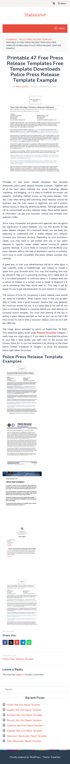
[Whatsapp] (28, 642)
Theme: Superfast (51, 757)
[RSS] (53, 3)
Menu (63, 3)
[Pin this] (17, 642)
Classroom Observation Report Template (27, 735)
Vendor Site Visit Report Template (23, 704)
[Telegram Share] (22, 642)
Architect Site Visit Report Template (24, 715)
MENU (61, 28)
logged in (20, 674)
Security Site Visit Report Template (24, 720)
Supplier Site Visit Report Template (24, 709)
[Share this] (5, 642)
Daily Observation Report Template (24, 741)
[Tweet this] (11, 642)
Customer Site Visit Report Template (25, 725)
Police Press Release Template (18, 657)
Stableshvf (35, 15)
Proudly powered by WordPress (25, 757)
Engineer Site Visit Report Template (24, 730)
